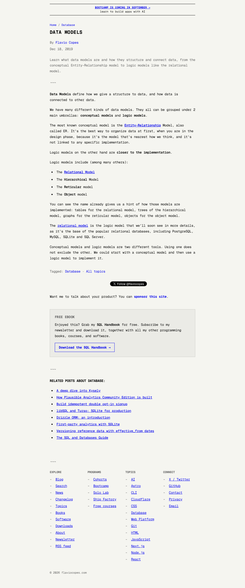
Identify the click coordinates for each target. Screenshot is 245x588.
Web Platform (142, 519)
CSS (134, 506)
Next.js (138, 546)
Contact (175, 492)
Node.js (138, 552)
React (136, 559)
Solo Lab (101, 492)
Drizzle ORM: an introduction (83, 417)
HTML (135, 532)
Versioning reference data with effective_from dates (105, 431)
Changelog (64, 499)
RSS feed (63, 546)
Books (60, 513)
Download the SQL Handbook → (85, 347)
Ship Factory (104, 499)
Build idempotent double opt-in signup (91, 404)
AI (133, 479)
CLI (134, 492)
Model (79, 172)
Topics (61, 506)
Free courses (104, 506)
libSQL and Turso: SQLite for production (93, 411)
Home (53, 25)
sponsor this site (150, 296)
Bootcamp (101, 486)
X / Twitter (179, 479)
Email (173, 506)
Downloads (64, 526)
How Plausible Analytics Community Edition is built (104, 397)
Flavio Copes (67, 42)
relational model (72, 225)
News (59, 492)
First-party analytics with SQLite (88, 424)
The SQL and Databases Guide (82, 437)
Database (68, 25)
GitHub (174, 486)
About (60, 532)
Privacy (175, 499)
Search (61, 486)
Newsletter (65, 539)
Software (63, 519)
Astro (136, 486)
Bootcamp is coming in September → (122, 7)
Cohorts (100, 479)
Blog (59, 479)
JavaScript (140, 539)
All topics (95, 271)
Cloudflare (140, 499)
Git (134, 526)
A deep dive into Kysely (78, 390)
